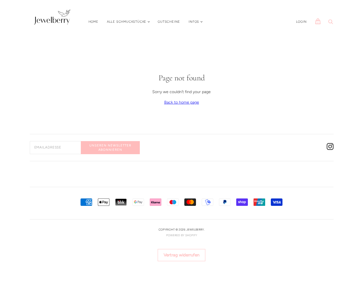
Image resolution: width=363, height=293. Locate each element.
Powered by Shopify (181, 235)
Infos (194, 22)
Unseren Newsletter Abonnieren (110, 148)
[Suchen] (331, 23)
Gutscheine (169, 22)
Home (93, 22)
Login (301, 22)
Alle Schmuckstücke (126, 22)
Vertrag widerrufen (181, 255)
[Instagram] (330, 147)
